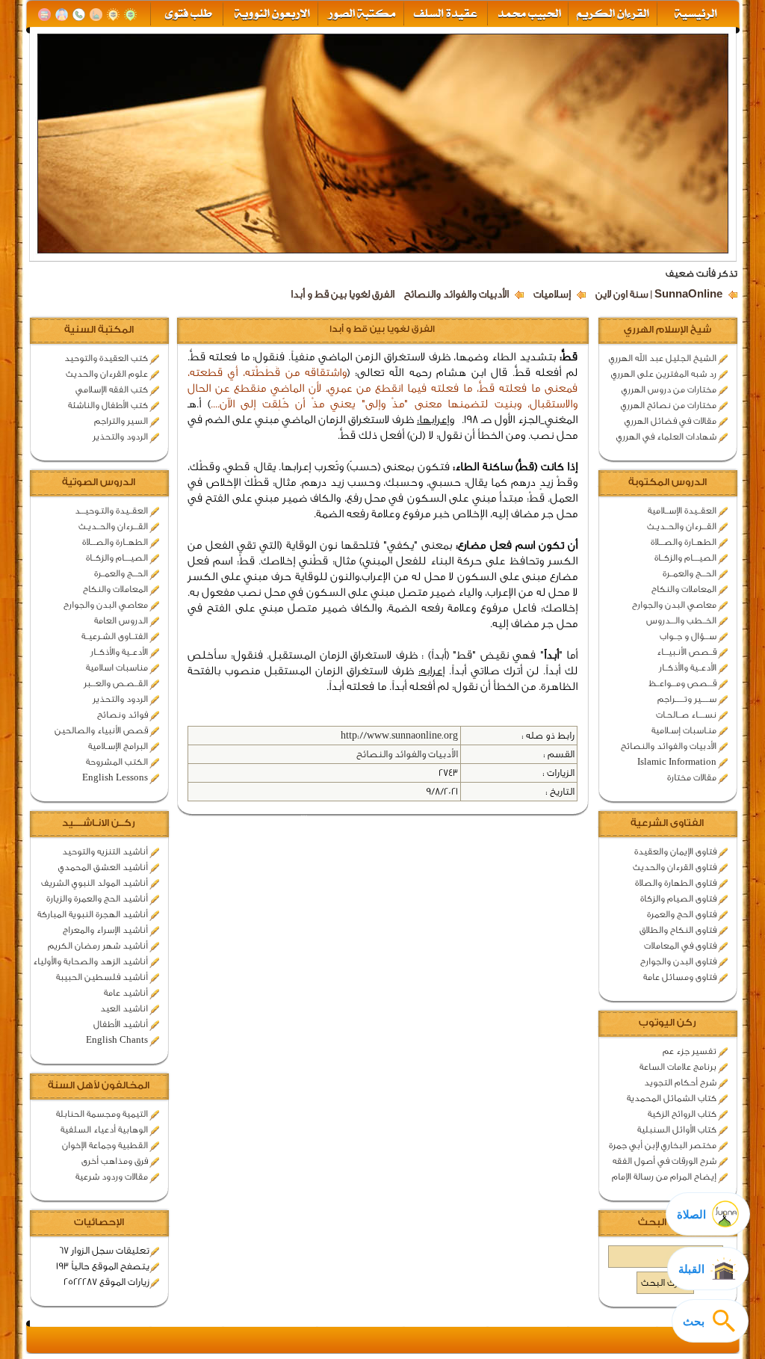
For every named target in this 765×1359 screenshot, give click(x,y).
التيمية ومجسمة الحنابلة (102, 1114)
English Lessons (115, 777)
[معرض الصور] (360, 14)
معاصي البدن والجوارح (674, 605)
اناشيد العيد (124, 1008)
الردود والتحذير (120, 436)
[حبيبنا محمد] (528, 14)
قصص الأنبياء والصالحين (101, 730)
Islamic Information (676, 761)
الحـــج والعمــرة (689, 573)
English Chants (117, 1040)
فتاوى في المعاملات (680, 945)
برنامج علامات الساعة (677, 1066)
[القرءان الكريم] (611, 14)
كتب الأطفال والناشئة (108, 405)
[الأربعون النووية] (271, 14)
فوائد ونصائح (122, 714)
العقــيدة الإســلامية (682, 510)
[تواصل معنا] (78, 14)
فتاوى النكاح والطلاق (677, 930)
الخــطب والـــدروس (681, 620)
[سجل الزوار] (61, 14)
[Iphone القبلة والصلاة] (130, 14)
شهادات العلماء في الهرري (666, 436)
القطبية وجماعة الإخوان (105, 1145)
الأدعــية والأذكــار (687, 667)
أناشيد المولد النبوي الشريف (94, 883)
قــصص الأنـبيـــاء (686, 652)
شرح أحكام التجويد (680, 1082)
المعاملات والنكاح (683, 589)
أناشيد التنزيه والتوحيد (105, 851)
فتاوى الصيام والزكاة (678, 898)
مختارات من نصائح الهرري (668, 405)
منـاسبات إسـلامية (683, 730)
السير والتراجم (121, 421)
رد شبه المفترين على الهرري (663, 374)
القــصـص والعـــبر (116, 683)
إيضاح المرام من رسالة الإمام (664, 1176)
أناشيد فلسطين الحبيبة (102, 977)
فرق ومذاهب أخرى (114, 1161)
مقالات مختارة (691, 777)
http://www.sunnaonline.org (399, 735)
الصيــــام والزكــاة (685, 557)
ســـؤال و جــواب (688, 636)
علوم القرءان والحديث (107, 374)
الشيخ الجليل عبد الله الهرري (662, 358)
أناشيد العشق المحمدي (103, 867)
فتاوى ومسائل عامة (679, 977)
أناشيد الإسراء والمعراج (105, 930)
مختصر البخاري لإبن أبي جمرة (662, 1145)
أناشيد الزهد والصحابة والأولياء (90, 961)
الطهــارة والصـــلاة (683, 542)
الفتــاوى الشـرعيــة (114, 636)
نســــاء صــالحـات (686, 714)
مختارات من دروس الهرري (669, 389)
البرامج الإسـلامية (118, 746)
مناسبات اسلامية (117, 667)
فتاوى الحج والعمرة (681, 914)
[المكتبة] (44, 14)
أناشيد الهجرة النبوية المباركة (92, 914)
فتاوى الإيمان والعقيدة (675, 851)
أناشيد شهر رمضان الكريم (98, 945)
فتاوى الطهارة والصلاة (675, 883)
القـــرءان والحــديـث (681, 526)
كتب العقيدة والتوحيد (106, 358)
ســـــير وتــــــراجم (686, 699)
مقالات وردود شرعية (111, 1176)
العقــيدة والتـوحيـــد (111, 510)
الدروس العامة (121, 620)
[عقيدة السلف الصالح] (444, 14)
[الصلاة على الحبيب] (96, 14)
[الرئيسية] (697, 14)
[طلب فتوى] (187, 14)
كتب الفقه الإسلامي (111, 389)
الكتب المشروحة (117, 761)
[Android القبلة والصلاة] (113, 14)
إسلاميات (552, 295)
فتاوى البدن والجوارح (678, 961)
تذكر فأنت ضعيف (701, 273)
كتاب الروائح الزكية (682, 1114)
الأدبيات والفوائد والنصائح (456, 295)
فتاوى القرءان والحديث (674, 867)
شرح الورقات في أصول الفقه (664, 1161)
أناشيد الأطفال (120, 1024)
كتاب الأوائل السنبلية (676, 1129)
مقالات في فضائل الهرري (670, 421)
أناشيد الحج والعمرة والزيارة (97, 898)
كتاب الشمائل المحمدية (671, 1098)
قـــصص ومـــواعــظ (682, 683)
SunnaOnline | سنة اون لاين (658, 295)
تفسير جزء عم (689, 1051)
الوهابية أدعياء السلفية (104, 1129)
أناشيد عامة (126, 992)
